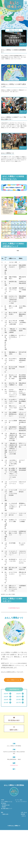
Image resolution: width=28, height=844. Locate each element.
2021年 (18, 696)
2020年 (6, 699)
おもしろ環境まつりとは (13, 680)
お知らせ (24, 816)
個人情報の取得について (6, 808)
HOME (2, 800)
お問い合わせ (24, 812)
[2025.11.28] (14, 105)
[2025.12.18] (14, 72)
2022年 (6, 696)
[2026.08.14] (14, 38)
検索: (18, 250)
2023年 (18, 693)
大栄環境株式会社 (14, 608)
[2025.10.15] (14, 141)
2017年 (18, 702)
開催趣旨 (4, 806)
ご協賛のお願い (5, 814)
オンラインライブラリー (21, 801)
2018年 (6, 702)
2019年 (18, 699)
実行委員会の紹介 (6, 805)
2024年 (6, 693)
